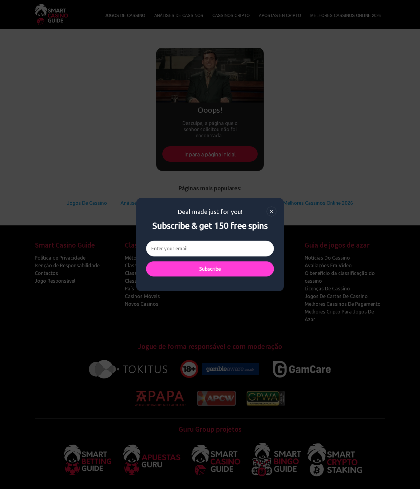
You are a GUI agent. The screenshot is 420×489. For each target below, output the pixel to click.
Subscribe (210, 268)
